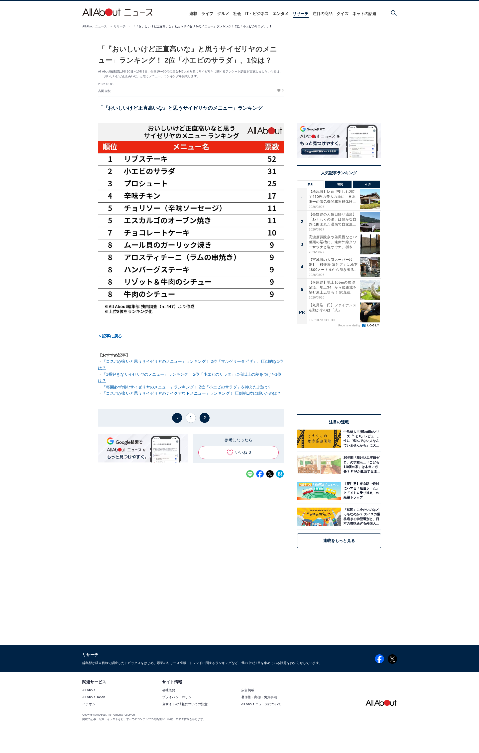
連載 (193, 13)
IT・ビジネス (257, 13)
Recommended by (349, 325)
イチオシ (88, 704)
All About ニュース (94, 26)
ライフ (207, 13)
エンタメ (281, 13)
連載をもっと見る (339, 540)
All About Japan (93, 697)
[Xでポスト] (270, 474)
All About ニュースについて (261, 704)
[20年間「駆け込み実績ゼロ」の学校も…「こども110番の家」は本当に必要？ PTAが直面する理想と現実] (361, 464)
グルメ (223, 13)
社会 (237, 13)
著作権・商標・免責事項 (259, 697)
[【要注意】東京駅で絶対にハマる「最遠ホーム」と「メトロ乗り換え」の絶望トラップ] (361, 491)
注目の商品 (323, 13)
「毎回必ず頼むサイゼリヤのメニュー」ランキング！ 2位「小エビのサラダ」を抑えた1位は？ (186, 387)
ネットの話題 (364, 13)
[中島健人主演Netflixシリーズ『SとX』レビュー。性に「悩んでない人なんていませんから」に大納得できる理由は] (361, 439)
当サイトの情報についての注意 (185, 704)
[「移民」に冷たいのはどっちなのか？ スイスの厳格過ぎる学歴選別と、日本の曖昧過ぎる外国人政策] (361, 517)
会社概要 (168, 690)
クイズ (343, 13)
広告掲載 (247, 690)
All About (88, 690)
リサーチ (301, 13)
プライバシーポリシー (178, 697)
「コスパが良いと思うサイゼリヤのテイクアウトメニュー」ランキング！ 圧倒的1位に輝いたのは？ (191, 393)
